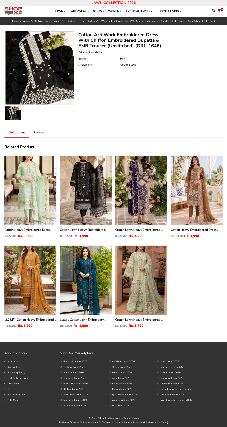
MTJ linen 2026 (120, 405)
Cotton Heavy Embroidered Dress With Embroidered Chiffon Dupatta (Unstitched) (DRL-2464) (195, 230)
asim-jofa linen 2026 (123, 400)
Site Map (13, 400)
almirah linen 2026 (73, 372)
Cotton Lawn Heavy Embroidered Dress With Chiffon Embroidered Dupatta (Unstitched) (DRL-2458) (82, 230)
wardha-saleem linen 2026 (176, 400)
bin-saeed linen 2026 (75, 400)
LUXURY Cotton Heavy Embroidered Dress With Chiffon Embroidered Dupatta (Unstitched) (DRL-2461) (29, 320)
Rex (122, 59)
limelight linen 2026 (172, 383)
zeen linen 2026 (121, 378)
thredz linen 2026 (122, 367)
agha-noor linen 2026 (75, 394)
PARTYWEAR (78, 11)
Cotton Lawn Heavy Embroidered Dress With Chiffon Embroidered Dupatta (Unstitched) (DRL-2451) (137, 320)
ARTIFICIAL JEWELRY (139, 11)
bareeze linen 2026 (172, 367)
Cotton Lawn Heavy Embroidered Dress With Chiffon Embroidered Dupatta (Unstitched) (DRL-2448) (137, 230)
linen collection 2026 (75, 361)
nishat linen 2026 (122, 372)
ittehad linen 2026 (73, 389)
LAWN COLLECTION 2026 (113, 2)
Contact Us (14, 367)
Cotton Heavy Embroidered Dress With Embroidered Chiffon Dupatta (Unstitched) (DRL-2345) (28, 230)
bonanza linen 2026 (172, 378)
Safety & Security (18, 378)
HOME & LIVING (169, 11)
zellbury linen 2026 (74, 367)
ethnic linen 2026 (171, 372)
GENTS (97, 11)
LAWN (59, 11)
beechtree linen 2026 (75, 383)
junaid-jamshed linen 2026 (176, 389)
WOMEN (113, 11)
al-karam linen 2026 (74, 405)
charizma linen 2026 (123, 361)
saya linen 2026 (170, 361)
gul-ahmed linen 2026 (124, 394)
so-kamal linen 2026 (172, 394)
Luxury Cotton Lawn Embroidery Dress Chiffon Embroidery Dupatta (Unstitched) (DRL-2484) (83, 320)
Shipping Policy (16, 372)
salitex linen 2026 (122, 383)
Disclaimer (14, 383)
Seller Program (16, 394)
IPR (10, 389)
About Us (13, 361)
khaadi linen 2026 (122, 389)
